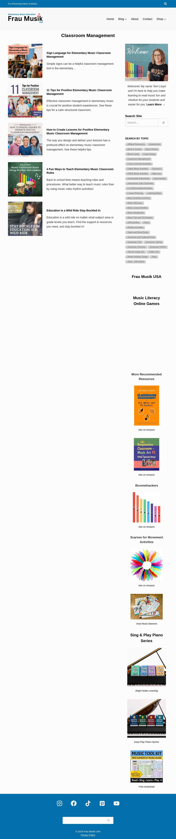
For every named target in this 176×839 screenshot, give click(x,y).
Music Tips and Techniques (140, 217)
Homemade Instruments (138, 178)
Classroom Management (139, 159)
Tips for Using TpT (136, 252)
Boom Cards (133, 154)
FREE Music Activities (138, 173)
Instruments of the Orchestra (140, 183)
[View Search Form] (165, 3)
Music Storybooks (136, 213)
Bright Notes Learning (146, 690)
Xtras (154, 257)
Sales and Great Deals (138, 232)
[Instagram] (59, 803)
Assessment (154, 144)
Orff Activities (133, 222)
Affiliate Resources (136, 144)
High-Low (156, 173)
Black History (152, 149)
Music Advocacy (135, 203)
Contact (147, 19)
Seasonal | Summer (137, 247)
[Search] (163, 122)
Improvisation (160, 178)
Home (110, 19)
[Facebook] (73, 803)
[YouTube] (116, 803)
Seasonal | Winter (158, 247)
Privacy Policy (88, 835)
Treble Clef (154, 252)
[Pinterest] (102, 803)
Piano (146, 222)
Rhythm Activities (135, 227)
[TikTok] (88, 803)
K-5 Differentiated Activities (140, 188)
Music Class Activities (137, 208)
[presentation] (25, 61)
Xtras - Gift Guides (136, 261)
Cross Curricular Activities (139, 164)
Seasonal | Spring (154, 242)
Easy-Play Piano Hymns (146, 742)
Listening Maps (154, 193)
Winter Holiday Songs (138, 257)
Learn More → (155, 104)
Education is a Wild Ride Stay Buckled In (73, 210)
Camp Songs (149, 154)
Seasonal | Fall (134, 242)
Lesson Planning (135, 193)
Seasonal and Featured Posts (141, 237)
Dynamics (156, 169)
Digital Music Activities (138, 169)
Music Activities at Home (139, 198)
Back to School (134, 149)
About (134, 19)
